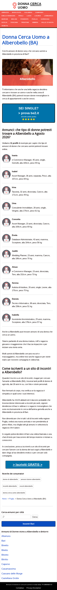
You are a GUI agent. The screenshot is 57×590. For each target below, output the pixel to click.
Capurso (5, 564)
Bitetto (4, 550)
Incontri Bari (28, 524)
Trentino (25, 22)
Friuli (20, 15)
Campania (39, 12)
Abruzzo (5, 12)
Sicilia (4, 22)
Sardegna (45, 19)
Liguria (38, 15)
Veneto (5, 25)
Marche (5, 19)
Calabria (28, 12)
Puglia (35, 19)
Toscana (14, 22)
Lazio (29, 15)
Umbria (35, 22)
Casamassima (8, 569)
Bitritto (4, 559)
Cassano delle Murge (11, 573)
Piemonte (25, 19)
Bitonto (4, 555)
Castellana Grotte (10, 578)
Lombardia (48, 15)
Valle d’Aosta (47, 22)
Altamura (5, 536)
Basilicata (16, 12)
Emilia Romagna (8, 15)
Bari (3, 540)
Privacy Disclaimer (34, 588)
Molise (14, 19)
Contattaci (20, 588)
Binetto (4, 545)
